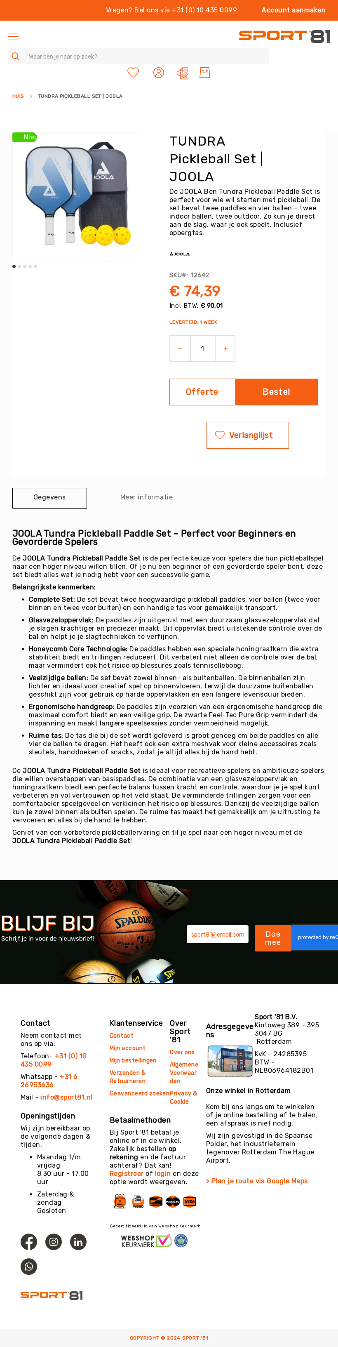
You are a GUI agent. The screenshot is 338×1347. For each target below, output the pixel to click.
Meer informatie (146, 497)
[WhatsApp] (29, 1266)
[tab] (49, 498)
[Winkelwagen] (205, 72)
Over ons (182, 1052)
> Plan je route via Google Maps (257, 1181)
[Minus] (177, 348)
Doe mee (273, 938)
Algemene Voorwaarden (184, 1073)
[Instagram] (53, 1242)
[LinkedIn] (78, 1242)
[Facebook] (29, 1242)
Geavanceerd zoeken (140, 1093)
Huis (18, 96)
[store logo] (284, 36)
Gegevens (49, 497)
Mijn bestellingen (133, 1060)
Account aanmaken (294, 10)
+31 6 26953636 (49, 1081)
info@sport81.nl (66, 1097)
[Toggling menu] (13, 36)
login (163, 1173)
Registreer (127, 1173)
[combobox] (138, 56)
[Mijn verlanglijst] (133, 72)
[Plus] (228, 348)
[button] (159, 72)
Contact (122, 1035)
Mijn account (128, 1048)
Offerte (202, 392)
